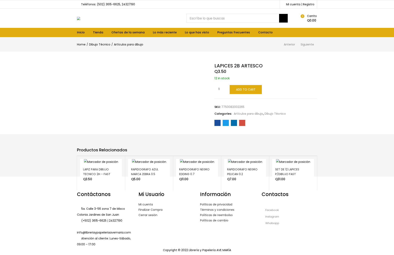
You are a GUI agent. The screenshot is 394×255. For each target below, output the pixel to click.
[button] (308, 18)
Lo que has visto (197, 32)
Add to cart (245, 89)
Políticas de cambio (214, 220)
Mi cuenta (146, 204)
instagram (272, 217)
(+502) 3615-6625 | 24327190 (101, 221)
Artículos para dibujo (128, 44)
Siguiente (307, 44)
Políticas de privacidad (216, 204)
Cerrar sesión (148, 215)
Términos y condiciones (217, 210)
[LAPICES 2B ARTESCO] (217, 123)
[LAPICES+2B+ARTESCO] (226, 123)
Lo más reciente (165, 32)
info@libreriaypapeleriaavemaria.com (104, 232)
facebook (272, 210)
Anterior (289, 44)
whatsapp (272, 223)
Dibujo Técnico (99, 44)
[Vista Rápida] (108, 165)
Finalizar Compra (151, 210)
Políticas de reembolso (216, 215)
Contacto (265, 32)
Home (81, 44)
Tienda (98, 32)
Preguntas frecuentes (233, 32)
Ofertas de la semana (128, 32)
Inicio (81, 32)
